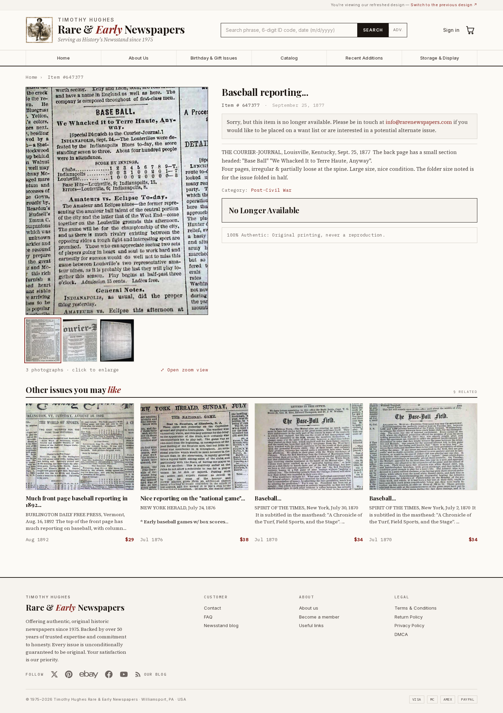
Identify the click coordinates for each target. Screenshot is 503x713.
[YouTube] (123, 674)
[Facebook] (109, 674)
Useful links (311, 625)
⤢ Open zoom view (184, 370)
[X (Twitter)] (54, 674)
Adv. (398, 29)
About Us (139, 58)
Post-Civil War (271, 190)
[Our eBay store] (88, 674)
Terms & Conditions (416, 608)
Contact (212, 608)
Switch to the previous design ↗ (444, 4)
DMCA (401, 634)
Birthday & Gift (214, 58)
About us (308, 608)
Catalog (289, 58)
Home (63, 58)
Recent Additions (364, 58)
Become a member (319, 617)
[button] (117, 201)
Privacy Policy (409, 625)
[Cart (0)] (470, 30)
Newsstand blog (221, 625)
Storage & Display (439, 58)
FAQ (208, 617)
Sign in (451, 30)
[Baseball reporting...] (43, 340)
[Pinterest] (69, 674)
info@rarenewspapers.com (419, 122)
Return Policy (409, 617)
